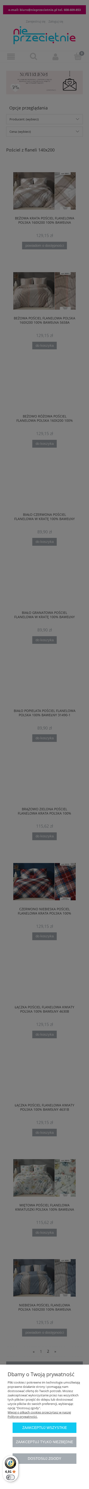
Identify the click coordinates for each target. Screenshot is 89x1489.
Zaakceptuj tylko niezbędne (44, 1442)
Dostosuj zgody (44, 1458)
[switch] (10, 1477)
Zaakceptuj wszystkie (44, 1428)
